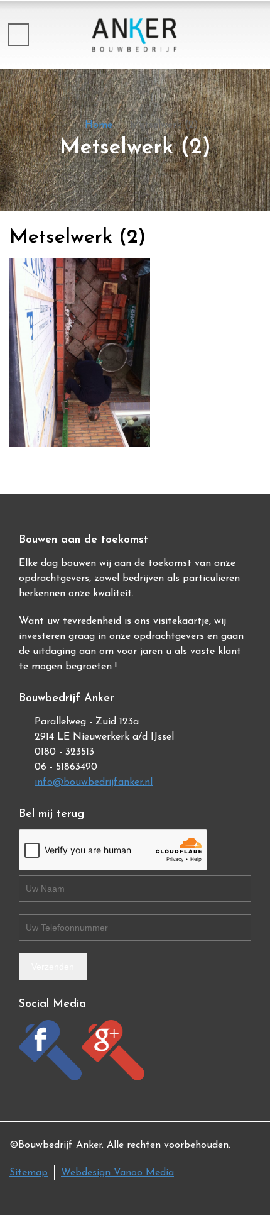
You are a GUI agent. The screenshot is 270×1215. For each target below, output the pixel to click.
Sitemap (28, 1173)
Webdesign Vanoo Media (117, 1173)
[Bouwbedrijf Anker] (135, 34)
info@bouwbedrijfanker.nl (94, 782)
